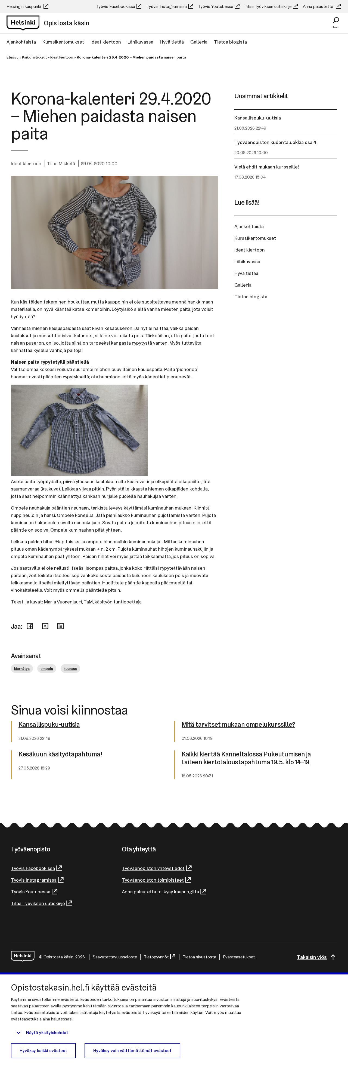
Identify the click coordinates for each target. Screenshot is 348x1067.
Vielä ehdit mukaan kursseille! (266, 167)
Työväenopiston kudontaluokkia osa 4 (275, 142)
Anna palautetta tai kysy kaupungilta (160, 891)
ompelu (47, 668)
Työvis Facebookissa (115, 6)
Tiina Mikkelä (61, 163)
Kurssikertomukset (63, 42)
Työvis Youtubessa (215, 6)
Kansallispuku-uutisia (257, 118)
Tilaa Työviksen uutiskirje (268, 6)
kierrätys (22, 668)
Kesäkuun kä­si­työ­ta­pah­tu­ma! (60, 754)
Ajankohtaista (21, 42)
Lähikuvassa (140, 42)
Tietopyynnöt (156, 957)
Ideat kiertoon (106, 42)
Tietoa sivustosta (199, 957)
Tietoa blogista (230, 42)
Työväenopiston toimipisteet (153, 880)
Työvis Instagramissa (167, 6)
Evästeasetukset (239, 957)
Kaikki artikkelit (34, 57)
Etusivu (12, 57)
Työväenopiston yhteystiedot (153, 868)
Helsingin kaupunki (24, 6)
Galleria (198, 42)
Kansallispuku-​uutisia (49, 725)
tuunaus (70, 668)
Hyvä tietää (172, 42)
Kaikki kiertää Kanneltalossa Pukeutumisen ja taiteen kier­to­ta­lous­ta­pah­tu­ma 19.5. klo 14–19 (246, 758)
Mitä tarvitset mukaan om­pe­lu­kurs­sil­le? (238, 725)
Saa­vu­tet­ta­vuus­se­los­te (115, 957)
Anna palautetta (318, 6)
